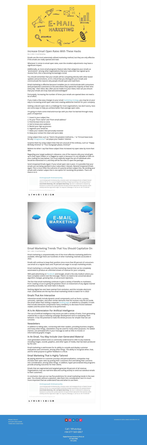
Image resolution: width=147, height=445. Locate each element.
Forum (88, 12)
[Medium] (46, 195)
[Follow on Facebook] (77, 420)
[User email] (53, 195)
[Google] (50, 195)
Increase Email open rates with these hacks (54, 51)
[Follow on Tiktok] (80, 420)
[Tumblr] (43, 195)
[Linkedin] (29, 195)
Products (61, 12)
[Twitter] (41, 195)
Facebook (51, 274)
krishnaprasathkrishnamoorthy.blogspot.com (42, 190)
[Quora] (36, 195)
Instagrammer (39, 139)
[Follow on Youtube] (66, 420)
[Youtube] (34, 195)
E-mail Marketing (40, 54)
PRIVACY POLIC (12, 419)
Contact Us (77, 12)
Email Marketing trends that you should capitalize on (60, 248)
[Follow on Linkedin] (73, 420)
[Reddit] (39, 195)
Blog (83, 12)
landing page (64, 302)
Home (55, 12)
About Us (69, 12)
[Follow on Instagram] (70, 420)
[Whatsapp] (48, 195)
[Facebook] (31, 195)
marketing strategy (71, 100)
